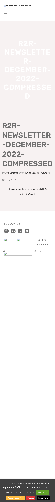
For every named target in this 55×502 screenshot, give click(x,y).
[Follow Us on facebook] (6, 231)
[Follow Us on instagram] (20, 231)
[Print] (17, 180)
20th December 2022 (36, 173)
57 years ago (39, 251)
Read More (43, 498)
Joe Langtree (11, 173)
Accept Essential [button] (15, 498)
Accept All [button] (42, 493)
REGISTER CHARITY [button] (39, 2)
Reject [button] (31, 498)
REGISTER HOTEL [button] (39, 10)
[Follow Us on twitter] (27, 231)
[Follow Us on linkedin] (13, 231)
